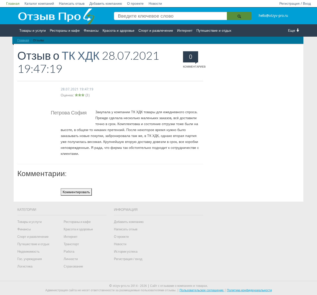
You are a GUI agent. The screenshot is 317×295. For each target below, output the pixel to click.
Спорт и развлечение (155, 30)
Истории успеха (125, 251)
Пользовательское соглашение (202, 290)
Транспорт (71, 244)
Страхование (73, 266)
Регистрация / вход (128, 259)
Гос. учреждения (29, 259)
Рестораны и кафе (65, 30)
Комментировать (76, 192)
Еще (292, 30)
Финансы (91, 30)
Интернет (184, 30)
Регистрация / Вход (295, 3)
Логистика (24, 266)
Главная (13, 3)
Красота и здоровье (118, 30)
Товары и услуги (32, 30)
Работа (69, 251)
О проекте (135, 3)
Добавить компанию (105, 3)
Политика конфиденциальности (249, 290)
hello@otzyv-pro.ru (273, 16)
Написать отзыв (71, 3)
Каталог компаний (39, 3)
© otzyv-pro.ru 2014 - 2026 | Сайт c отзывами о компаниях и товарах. (158, 286)
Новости (155, 3)
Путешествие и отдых (213, 30)
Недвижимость (28, 251)
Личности (71, 259)
